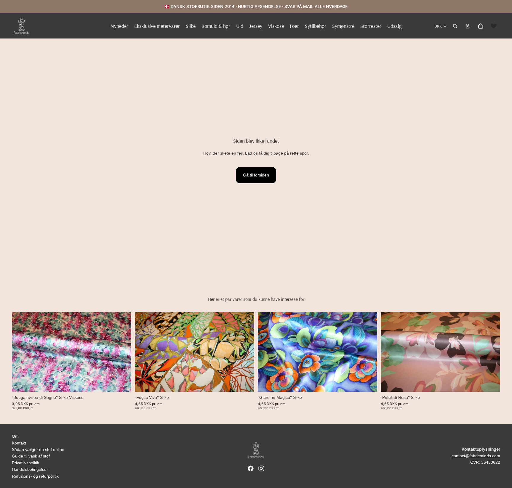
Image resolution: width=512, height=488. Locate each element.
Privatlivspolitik (25, 462)
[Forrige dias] (21, 352)
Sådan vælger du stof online (38, 449)
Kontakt (19, 443)
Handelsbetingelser (30, 469)
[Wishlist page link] (494, 26)
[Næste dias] (122, 352)
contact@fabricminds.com (476, 455)
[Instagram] (261, 468)
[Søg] (455, 26)
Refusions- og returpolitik (35, 476)
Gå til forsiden (256, 175)
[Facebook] (250, 468)
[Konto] (467, 26)
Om (15, 436)
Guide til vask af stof (31, 456)
